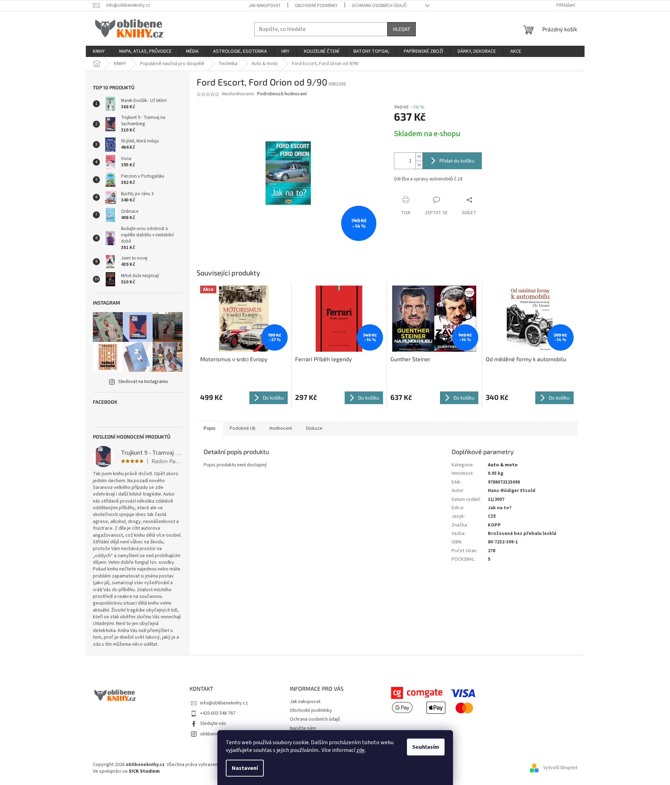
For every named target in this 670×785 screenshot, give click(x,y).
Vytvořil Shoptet (560, 768)
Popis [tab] (210, 428)
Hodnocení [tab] (280, 428)
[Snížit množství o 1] (418, 165)
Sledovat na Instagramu (143, 381)
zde (360, 750)
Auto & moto (503, 464)
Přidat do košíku (456, 161)
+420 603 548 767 (217, 713)
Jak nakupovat (265, 5)
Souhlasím (425, 747)
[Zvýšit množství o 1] (418, 157)
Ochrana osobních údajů (379, 5)
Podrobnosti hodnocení (282, 94)
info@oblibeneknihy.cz (224, 703)
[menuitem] (99, 51)
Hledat (401, 29)
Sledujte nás (213, 723)
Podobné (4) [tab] (242, 428)
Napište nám (303, 728)
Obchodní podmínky (316, 5)
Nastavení (245, 768)
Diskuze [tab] (314, 428)
